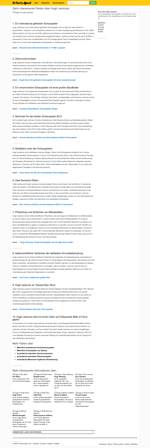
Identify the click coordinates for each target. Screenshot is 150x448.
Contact (127, 444)
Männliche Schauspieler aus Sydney (32, 350)
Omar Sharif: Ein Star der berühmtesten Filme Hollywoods (44, 172)
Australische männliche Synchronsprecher (35, 353)
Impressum (103, 444)
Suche (93, 3)
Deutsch (101, 25)
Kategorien (45, 3)
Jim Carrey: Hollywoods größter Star (35, 277)
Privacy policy (118, 444)
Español (101, 29)
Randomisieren (58, 3)
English (100, 31)
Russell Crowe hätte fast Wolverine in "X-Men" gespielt (42, 47)
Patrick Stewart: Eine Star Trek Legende (36, 309)
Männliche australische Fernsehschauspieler (35, 347)
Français (101, 27)
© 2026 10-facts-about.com (22, 443)
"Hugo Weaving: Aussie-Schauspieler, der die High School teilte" (47, 242)
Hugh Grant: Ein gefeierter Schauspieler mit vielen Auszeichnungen (48, 80)
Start (36, 3)
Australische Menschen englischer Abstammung (37, 359)
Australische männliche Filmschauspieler (34, 356)
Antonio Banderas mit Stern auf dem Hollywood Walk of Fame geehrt (48, 137)
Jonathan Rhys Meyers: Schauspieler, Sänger (39, 108)
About (110, 444)
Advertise (134, 444)
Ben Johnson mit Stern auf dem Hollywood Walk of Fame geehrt (46, 204)
